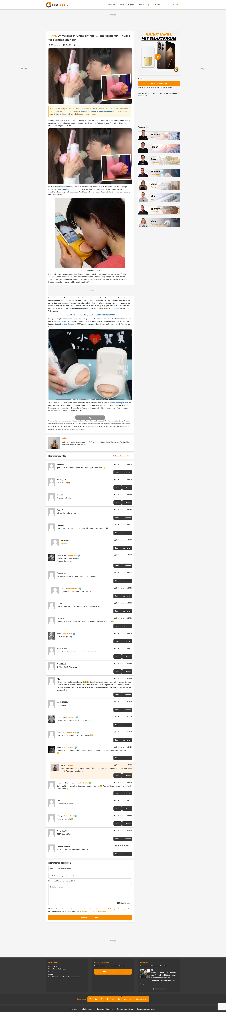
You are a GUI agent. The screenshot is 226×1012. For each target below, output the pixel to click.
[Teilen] (90, 417)
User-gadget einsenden (114, 972)
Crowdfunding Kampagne (67, 189)
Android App (142, 999)
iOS (68, 114)
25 (56, 45)
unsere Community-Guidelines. (94, 911)
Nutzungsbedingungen (117, 909)
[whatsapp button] (113, 999)
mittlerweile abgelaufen (119, 403)
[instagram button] (102, 999)
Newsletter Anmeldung (159, 83)
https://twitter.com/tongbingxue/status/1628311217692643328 (90, 315)
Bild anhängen (124, 903)
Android (59, 114)
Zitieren (117, 472)
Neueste (123, 456)
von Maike (78, 45)
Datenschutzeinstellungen (146, 1009)
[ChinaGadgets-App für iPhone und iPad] (69, 480)
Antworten (127, 472)
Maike (64, 438)
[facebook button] (90, 999)
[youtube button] (96, 999)
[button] (153, 989)
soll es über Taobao (66, 324)
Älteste (129, 456)
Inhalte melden (87, 1009)
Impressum (74, 1009)
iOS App (129, 999)
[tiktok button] (107, 999)
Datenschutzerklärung (93, 909)
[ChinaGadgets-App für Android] (65, 465)
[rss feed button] (119, 999)
